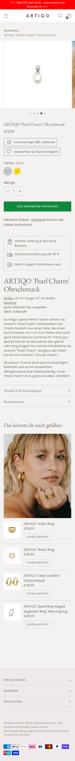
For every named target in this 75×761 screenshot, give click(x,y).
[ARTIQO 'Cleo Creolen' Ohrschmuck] (12, 585)
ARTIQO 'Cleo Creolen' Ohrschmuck (42, 578)
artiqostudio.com (44, 723)
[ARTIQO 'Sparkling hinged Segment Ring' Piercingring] (12, 616)
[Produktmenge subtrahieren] (7, 191)
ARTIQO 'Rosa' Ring (39, 549)
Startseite (11, 31)
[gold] (17, 171)
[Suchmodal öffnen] (60, 15)
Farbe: (14, 163)
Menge (9, 182)
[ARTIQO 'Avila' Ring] (12, 530)
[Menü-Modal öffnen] (6, 15)
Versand (38, 219)
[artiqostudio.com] (37, 15)
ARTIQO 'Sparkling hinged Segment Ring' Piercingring (45, 609)
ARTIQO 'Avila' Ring (39, 523)
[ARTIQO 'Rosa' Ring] (12, 556)
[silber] (8, 171)
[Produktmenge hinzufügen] (20, 191)
